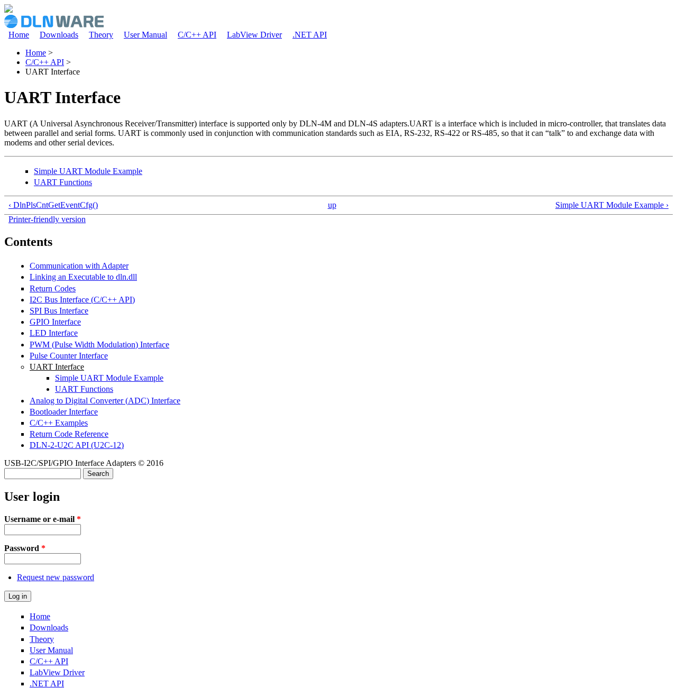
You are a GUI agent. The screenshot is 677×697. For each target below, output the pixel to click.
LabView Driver (254, 34)
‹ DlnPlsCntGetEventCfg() (53, 204)
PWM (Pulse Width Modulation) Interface (99, 344)
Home (18, 34)
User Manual (145, 34)
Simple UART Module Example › (612, 204)
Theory (101, 34)
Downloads (59, 34)
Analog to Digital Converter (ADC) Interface (105, 400)
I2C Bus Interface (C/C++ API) (82, 299)
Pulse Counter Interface (69, 355)
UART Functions (63, 182)
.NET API (309, 34)
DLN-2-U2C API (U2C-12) (77, 445)
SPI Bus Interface (59, 310)
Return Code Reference (69, 433)
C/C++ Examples (59, 422)
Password (24, 548)
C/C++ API (197, 34)
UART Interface (57, 366)
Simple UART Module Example (88, 171)
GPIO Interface (55, 321)
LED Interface (54, 332)
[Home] (8, 9)
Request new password (55, 577)
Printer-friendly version (47, 219)
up (332, 204)
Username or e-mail (42, 519)
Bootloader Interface (64, 411)
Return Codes (53, 288)
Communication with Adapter (79, 265)
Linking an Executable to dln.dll (83, 276)
